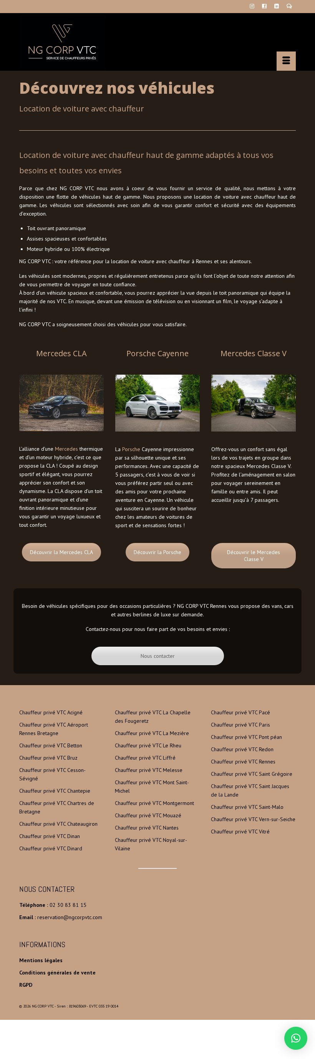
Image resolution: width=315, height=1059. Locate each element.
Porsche (131, 449)
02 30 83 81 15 (68, 904)
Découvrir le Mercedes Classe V (253, 556)
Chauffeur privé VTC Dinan (49, 836)
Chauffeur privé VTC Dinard (50, 848)
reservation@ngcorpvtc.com (69, 917)
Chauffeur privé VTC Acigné (51, 712)
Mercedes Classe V (253, 353)
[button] (295, 1038)
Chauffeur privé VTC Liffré (145, 757)
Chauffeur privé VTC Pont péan (246, 737)
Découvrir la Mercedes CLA (61, 552)
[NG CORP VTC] (157, 42)
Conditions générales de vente (57, 972)
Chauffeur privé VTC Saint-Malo (247, 806)
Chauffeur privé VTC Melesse (148, 770)
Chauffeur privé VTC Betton (50, 745)
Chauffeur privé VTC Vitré (240, 831)
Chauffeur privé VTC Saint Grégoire (251, 773)
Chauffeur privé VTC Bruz (48, 757)
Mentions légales (41, 960)
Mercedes (66, 448)
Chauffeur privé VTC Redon (242, 749)
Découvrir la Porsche (157, 552)
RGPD (25, 984)
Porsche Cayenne (157, 353)
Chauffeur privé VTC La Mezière (152, 733)
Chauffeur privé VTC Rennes (243, 761)
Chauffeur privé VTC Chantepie (54, 790)
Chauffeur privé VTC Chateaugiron (58, 823)
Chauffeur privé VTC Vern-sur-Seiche (253, 819)
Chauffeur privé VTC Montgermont (154, 803)
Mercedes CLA (61, 353)
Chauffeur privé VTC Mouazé (148, 815)
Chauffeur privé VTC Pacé (240, 712)
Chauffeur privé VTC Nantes (147, 827)
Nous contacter (158, 655)
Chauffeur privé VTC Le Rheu (148, 745)
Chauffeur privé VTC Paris (240, 724)
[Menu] (286, 61)
